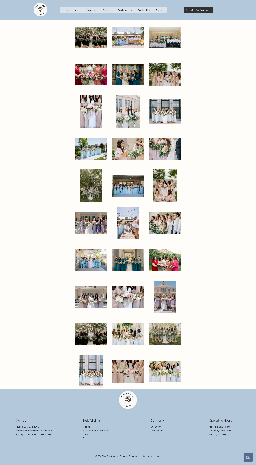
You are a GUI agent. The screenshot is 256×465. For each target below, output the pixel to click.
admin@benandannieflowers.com (34, 431)
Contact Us (156, 431)
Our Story (155, 427)
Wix (159, 456)
